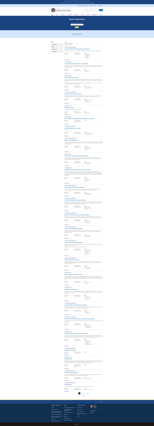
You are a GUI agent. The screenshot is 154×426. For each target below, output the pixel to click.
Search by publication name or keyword (77, 23)
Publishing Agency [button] (54, 44)
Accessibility (52, 407)
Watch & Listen (100, 5)
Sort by (65, 41)
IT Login (78, 416)
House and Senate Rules (80, 411)
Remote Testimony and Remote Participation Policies (68, 410)
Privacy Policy (66, 414)
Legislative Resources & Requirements (56, 414)
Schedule (81, 5)
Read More (88, 1)
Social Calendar (79, 409)
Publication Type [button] (54, 49)
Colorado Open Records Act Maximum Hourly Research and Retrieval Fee (56, 412)
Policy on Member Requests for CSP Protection (82, 414)
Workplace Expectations (67, 418)
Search (101, 10)
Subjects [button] (53, 46)
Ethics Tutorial (79, 407)
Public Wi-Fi (65, 416)
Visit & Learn (87, 5)
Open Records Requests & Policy (68, 412)
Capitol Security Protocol (54, 409)
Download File (67, 59)
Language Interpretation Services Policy (69, 407)
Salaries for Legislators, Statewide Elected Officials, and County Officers (57, 417)
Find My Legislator (93, 5)
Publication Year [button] (54, 51)
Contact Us (92, 413)
